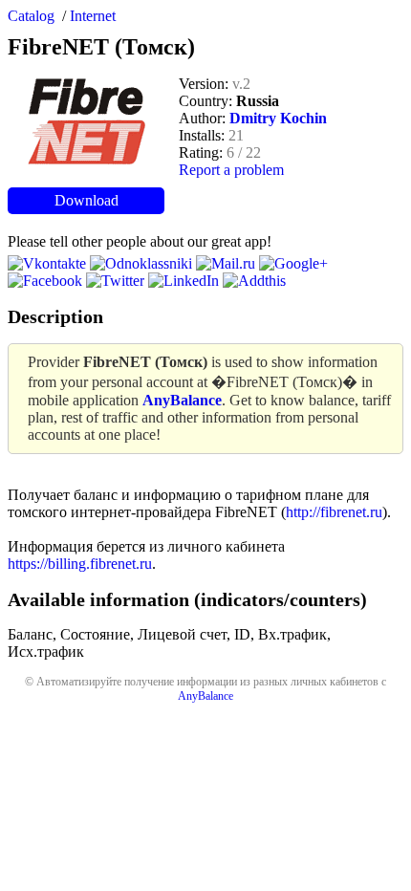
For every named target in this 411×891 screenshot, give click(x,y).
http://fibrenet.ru (334, 512)
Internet (93, 16)
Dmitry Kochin (278, 118)
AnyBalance (205, 696)
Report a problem (231, 170)
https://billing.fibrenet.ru (80, 563)
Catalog (31, 16)
